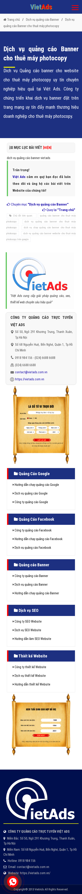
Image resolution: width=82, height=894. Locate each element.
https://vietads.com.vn (29, 379)
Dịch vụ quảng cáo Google (31, 493)
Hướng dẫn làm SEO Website (32, 639)
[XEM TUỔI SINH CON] (41, 724)
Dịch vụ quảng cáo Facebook (32, 547)
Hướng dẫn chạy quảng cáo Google (36, 485)
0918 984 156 (23, 358)
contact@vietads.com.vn (31, 372)
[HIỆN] (47, 147)
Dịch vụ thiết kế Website (30, 676)
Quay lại (60, 210)
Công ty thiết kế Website (30, 667)
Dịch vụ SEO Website (27, 630)
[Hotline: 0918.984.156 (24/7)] (13, 882)
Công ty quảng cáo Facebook (32, 530)
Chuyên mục (39, 204)
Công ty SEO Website (28, 621)
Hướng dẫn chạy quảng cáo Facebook (38, 539)
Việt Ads (19, 177)
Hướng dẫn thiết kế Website (32, 684)
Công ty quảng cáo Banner (31, 576)
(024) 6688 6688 (45, 358)
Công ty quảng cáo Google (31, 502)
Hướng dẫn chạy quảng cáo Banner (36, 593)
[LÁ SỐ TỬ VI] (41, 424)
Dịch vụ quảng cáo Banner (31, 584)
